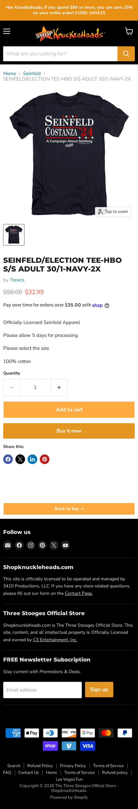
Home (9, 73)
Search (13, 766)
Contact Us (28, 773)
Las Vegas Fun (69, 779)
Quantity (11, 373)
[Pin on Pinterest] (44, 459)
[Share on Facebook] (8, 459)
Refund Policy (40, 766)
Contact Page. (79, 593)
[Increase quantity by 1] (59, 387)
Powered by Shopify (69, 797)
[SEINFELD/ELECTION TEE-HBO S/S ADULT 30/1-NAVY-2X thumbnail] (14, 234)
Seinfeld (32, 73)
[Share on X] (20, 459)
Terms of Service (108, 766)
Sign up (99, 689)
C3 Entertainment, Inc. (55, 640)
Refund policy (115, 773)
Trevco (17, 280)
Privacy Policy (73, 766)
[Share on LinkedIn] (32, 459)
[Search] (126, 53)
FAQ (7, 773)
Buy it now (69, 430)
